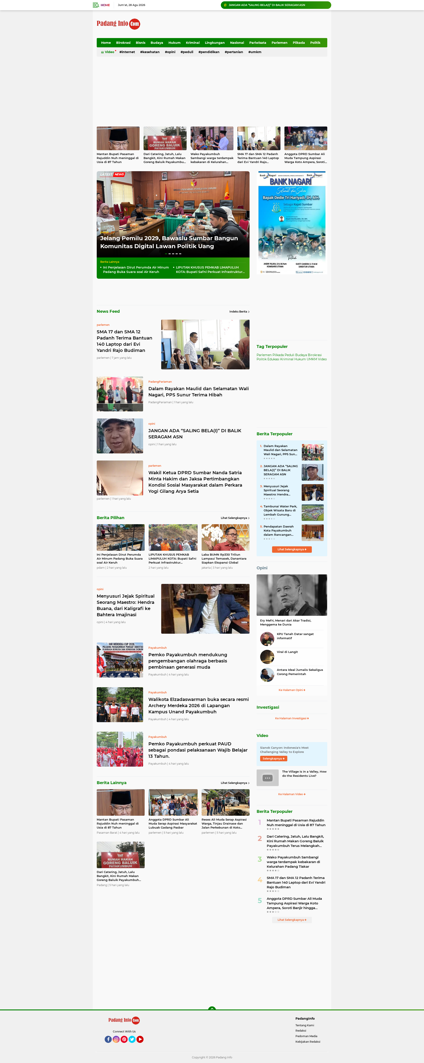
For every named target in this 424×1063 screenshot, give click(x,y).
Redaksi (300, 1030)
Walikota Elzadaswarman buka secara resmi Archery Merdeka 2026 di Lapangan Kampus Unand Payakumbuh (198, 705)
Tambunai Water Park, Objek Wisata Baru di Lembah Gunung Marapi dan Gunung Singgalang (280, 510)
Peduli (188, 52)
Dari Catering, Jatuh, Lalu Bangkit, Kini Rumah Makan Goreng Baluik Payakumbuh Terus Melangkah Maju (165, 158)
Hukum (174, 43)
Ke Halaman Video (291, 794)
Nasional (237, 43)
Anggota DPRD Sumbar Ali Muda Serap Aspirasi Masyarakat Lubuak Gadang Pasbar (173, 823)
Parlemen (280, 43)
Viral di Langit (287, 652)
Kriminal (193, 43)
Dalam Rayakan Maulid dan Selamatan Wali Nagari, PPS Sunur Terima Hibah (198, 391)
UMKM (256, 52)
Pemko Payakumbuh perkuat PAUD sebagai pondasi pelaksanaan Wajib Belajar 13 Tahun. (198, 750)
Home (105, 5)
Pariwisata (257, 43)
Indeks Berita (238, 311)
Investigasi (268, 707)
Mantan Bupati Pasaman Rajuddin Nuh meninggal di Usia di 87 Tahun (118, 158)
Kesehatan (151, 52)
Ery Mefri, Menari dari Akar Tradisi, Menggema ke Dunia (285, 622)
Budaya (157, 43)
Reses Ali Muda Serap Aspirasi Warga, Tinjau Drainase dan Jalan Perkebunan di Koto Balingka (224, 824)
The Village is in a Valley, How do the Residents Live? (304, 773)
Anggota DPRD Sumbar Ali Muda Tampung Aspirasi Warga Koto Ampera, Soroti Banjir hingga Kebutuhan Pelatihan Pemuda (304, 158)
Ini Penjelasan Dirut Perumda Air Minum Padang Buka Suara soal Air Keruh (136, 269)
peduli (104, 232)
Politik (315, 43)
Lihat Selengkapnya (234, 518)
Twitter (134, 1045)
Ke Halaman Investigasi (291, 718)
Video (109, 52)
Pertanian (235, 52)
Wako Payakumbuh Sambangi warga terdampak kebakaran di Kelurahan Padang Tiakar (212, 158)
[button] (166, 253)
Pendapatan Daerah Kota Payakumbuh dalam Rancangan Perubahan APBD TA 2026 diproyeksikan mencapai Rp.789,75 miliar (279, 531)
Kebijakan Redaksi (307, 1041)
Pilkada (299, 43)
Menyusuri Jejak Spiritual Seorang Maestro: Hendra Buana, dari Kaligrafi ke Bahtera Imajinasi (279, 490)
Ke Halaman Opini (291, 690)
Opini (171, 52)
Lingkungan (215, 43)
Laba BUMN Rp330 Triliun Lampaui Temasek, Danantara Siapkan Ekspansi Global (224, 558)
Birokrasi (123, 43)
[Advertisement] (247, 24)
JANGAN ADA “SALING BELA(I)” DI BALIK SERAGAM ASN (194, 433)
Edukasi (273, 359)
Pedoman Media (306, 1036)
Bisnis (140, 43)
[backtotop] (212, 1010)
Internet (128, 52)
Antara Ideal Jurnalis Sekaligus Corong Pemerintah (300, 671)
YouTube (143, 1045)
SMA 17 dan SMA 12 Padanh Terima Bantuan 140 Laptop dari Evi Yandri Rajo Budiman (258, 158)
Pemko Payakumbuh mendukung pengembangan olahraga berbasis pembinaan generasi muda (187, 661)
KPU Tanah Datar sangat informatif (295, 636)
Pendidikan (210, 52)
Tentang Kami (304, 1025)
